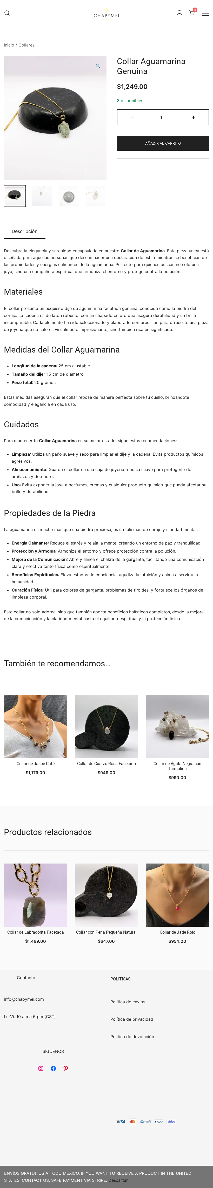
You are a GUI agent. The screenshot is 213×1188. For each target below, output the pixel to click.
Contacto (26, 977)
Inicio (9, 45)
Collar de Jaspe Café (36, 763)
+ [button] (193, 116)
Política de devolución (132, 1036)
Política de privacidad (131, 1019)
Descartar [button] (118, 1180)
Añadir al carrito (163, 143)
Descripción (25, 231)
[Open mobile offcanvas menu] (205, 12)
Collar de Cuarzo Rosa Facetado (106, 763)
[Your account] (179, 13)
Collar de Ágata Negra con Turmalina (177, 766)
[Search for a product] (7, 12)
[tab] (24, 231)
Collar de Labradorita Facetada (35, 932)
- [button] (132, 116)
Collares (26, 45)
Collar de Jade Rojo (177, 932)
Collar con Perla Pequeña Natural (106, 932)
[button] (98, 66)
